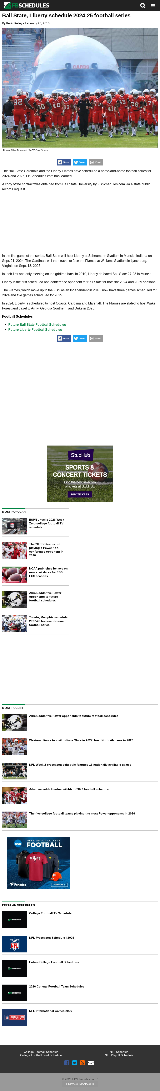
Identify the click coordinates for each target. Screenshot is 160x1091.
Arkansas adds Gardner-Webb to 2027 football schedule (69, 789)
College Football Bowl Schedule (41, 1055)
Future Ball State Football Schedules (37, 324)
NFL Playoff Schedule (119, 1055)
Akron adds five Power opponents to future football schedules (45, 596)
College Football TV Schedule (50, 913)
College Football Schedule (41, 1051)
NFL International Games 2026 (50, 1011)
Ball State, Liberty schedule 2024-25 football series (66, 15)
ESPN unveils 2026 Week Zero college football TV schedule (46, 523)
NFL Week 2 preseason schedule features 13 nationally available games (80, 764)
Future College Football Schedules (54, 962)
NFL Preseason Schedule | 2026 (51, 937)
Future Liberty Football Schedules (35, 329)
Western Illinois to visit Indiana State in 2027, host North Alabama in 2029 (81, 740)
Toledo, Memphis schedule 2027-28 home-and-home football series (48, 621)
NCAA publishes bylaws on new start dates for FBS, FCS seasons (48, 572)
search (143, 5)
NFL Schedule (119, 1051)
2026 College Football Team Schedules (56, 986)
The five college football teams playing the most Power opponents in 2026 (82, 813)
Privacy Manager (80, 1084)
